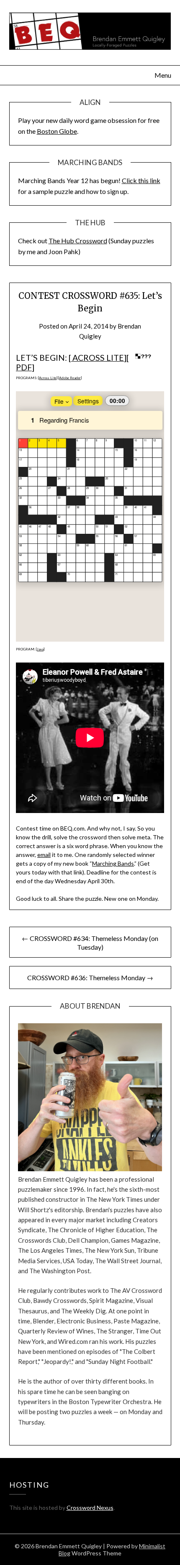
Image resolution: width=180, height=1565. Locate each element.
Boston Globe (57, 131)
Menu (162, 75)
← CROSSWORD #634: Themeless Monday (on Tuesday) (90, 942)
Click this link (141, 180)
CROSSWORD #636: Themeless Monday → (90, 977)
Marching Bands (113, 863)
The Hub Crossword (78, 241)
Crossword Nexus (90, 1507)
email (44, 854)
